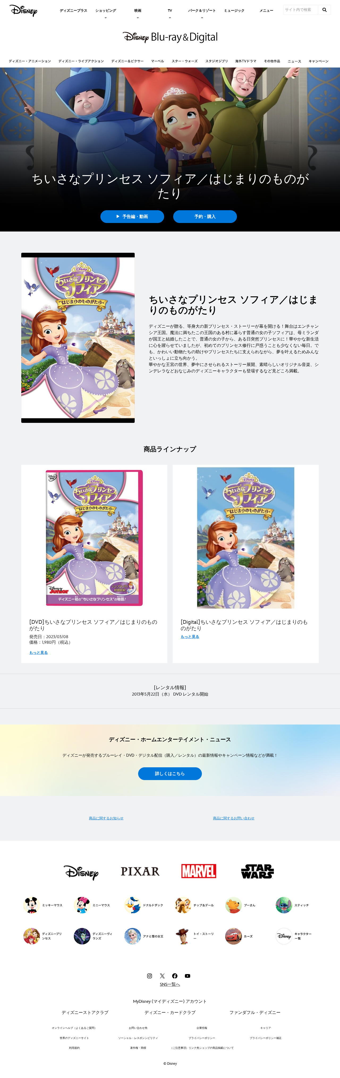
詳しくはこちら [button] (170, 773)
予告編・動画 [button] (134, 216)
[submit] (324, 10)
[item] (106, 10)
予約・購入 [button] (205, 216)
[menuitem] (73, 10)
